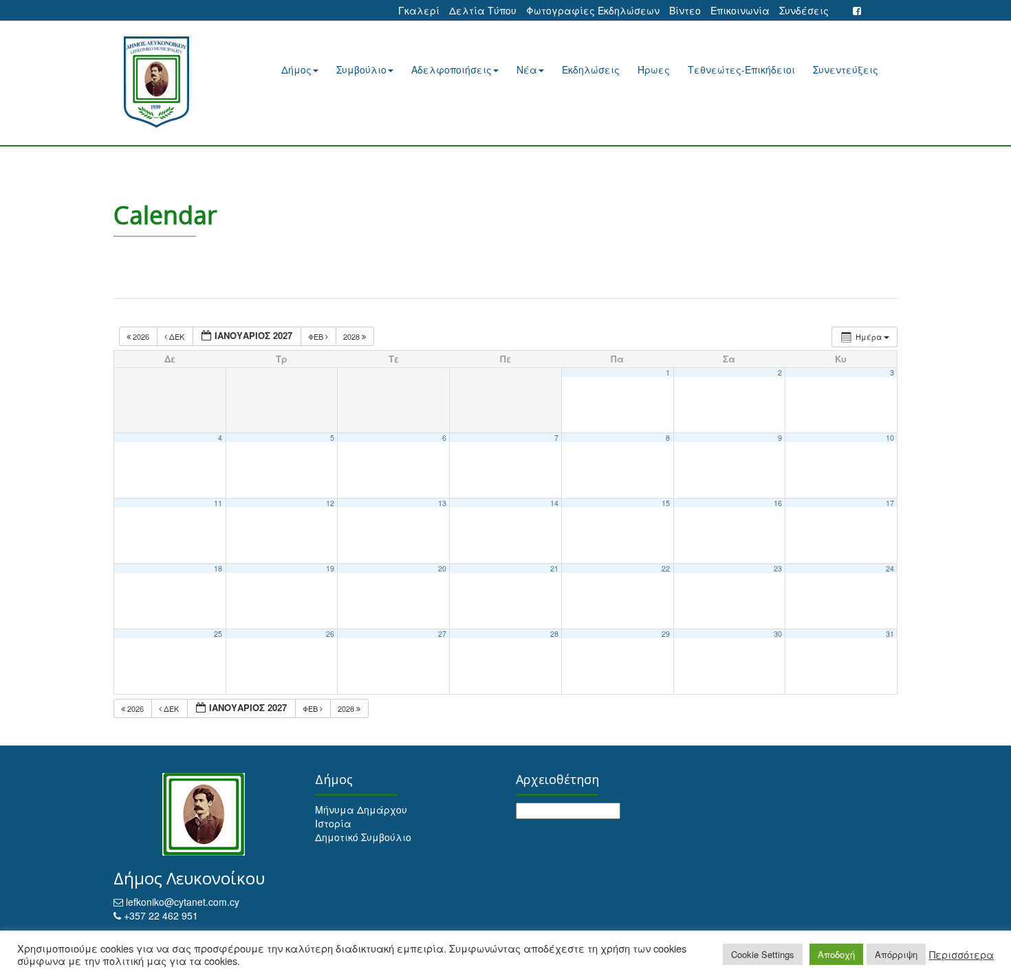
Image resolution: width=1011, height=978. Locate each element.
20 (442, 568)
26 (330, 634)
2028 (352, 336)
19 (330, 568)
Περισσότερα (961, 954)
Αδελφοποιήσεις (451, 69)
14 (554, 503)
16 (778, 503)
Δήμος (296, 69)
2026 (141, 336)
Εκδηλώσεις (591, 69)
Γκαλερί (418, 10)
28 (554, 634)
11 (218, 503)
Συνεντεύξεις (845, 69)
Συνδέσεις (804, 10)
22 (666, 568)
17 (890, 503)
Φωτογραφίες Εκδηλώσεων (593, 10)
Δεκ (176, 336)
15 (666, 503)
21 (554, 568)
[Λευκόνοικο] (173, 82)
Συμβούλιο (361, 69)
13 (442, 503)
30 (778, 634)
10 (890, 438)
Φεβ (316, 336)
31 (890, 634)
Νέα (527, 69)
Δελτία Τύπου (483, 10)
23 (778, 568)
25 (218, 634)
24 (890, 568)
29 (666, 634)
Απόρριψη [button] (896, 954)
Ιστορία (333, 823)
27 (442, 634)
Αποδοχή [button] (836, 954)
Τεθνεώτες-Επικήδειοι (741, 69)
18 (218, 568)
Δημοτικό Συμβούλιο (363, 837)
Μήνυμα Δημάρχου (361, 809)
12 (330, 503)
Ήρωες (654, 69)
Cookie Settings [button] (762, 954)
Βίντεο (685, 10)
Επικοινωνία (740, 10)
